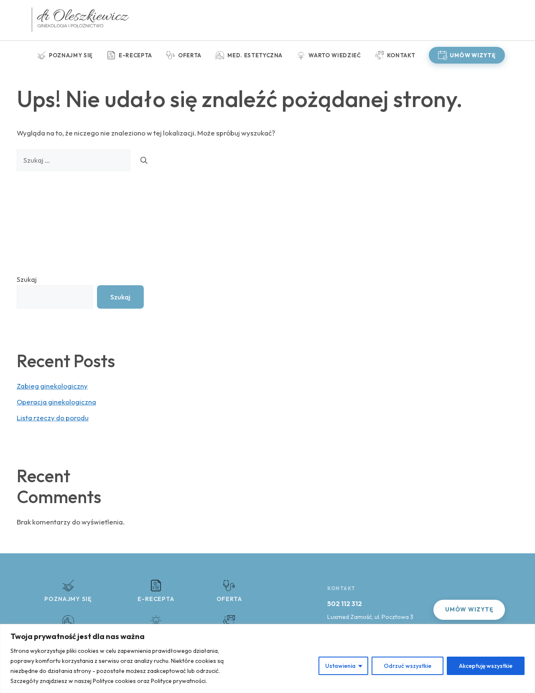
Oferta (189, 55)
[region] (267, 658)
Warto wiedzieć (334, 55)
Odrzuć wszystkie (407, 666)
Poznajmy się (71, 55)
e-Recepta (135, 55)
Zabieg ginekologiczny (52, 385)
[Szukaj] (144, 160)
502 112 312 (344, 603)
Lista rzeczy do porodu (53, 417)
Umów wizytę (473, 55)
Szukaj (27, 279)
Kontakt (401, 55)
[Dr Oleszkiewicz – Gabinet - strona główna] (80, 20)
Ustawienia (340, 666)
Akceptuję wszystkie (485, 666)
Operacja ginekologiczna (56, 401)
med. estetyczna (255, 55)
